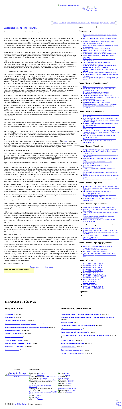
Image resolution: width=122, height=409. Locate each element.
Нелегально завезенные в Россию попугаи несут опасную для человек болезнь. (98, 42)
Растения (68, 383)
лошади (66, 141)
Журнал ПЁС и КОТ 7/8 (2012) (93, 272)
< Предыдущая (34, 267)
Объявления (43, 378)
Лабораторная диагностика (91, 279)
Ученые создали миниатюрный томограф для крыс (99, 72)
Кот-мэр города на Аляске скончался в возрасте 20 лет (100, 118)
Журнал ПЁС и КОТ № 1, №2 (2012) (94, 276)
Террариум (70, 380)
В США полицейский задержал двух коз (96, 94)
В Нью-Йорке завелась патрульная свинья (96, 102)
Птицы (66, 373)
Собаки (38, 395)
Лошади (67, 375)
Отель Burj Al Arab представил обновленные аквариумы (101, 239)
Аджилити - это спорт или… (92, 284)
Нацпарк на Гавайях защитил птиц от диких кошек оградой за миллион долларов (99, 195)
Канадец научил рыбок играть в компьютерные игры (100, 230)
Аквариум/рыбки (63, 378)
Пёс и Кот (40, 375)
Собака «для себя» (89, 283)
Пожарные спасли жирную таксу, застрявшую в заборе (100, 150)
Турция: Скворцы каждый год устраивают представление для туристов (96, 63)
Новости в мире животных (76, 23)
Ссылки (112, 23)
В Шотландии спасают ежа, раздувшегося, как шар (99, 87)
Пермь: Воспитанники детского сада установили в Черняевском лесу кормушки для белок (99, 66)
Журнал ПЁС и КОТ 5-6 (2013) (93, 264)
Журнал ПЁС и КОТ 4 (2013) (92, 265)
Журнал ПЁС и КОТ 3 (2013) (92, 267)
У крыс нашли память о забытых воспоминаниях (99, 207)
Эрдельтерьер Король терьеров (93, 286)
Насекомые (70, 381)
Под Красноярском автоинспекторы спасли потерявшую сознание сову (97, 192)
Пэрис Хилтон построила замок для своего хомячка (99, 53)
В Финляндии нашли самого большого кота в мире (99, 139)
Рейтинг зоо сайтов (50, 380)
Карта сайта (71, 390)
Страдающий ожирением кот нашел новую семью (99, 130)
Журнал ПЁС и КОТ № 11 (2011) (93, 277)
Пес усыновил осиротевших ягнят (94, 100)
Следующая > (49, 267)
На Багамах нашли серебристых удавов (95, 250)
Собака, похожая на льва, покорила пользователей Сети (101, 179)
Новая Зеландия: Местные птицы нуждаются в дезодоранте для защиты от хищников (98, 51)
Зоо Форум (62, 23)
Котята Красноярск (49, 376)
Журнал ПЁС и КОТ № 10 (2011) (93, 288)
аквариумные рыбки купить (92, 228)
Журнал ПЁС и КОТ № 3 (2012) (93, 274)
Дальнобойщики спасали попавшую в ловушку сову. (100, 186)
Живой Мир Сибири (20, 404)
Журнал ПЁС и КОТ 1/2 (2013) (93, 269)
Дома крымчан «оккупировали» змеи (95, 251)
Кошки (37, 397)
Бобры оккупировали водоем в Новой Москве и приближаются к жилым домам (98, 217)
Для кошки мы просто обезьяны (20, 28)
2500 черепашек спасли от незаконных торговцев (99, 253)
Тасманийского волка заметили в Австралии (97, 95)
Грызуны (40, 399)
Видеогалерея (104, 23)
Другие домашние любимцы (67, 388)
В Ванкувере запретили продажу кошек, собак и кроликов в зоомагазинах (98, 89)
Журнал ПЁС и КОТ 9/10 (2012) (93, 271)
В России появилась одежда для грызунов (96, 48)
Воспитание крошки (89, 281)
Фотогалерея (95, 23)
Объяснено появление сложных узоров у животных (99, 104)
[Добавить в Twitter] (5, 271)
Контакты (69, 392)
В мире (87, 23)
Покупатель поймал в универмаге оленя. (96, 92)
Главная (55, 23)
